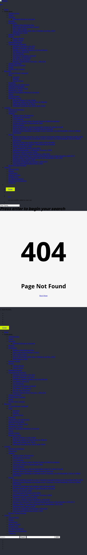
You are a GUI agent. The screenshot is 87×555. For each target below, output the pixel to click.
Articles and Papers (14, 395)
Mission (11, 520)
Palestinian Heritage (15, 370)
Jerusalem (11, 341)
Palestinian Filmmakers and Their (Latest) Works (29, 444)
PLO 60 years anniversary (21, 390)
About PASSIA (13, 517)
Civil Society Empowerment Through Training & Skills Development (36, 462)
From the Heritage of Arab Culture (24, 437)
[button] (0, 552)
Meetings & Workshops (16, 449)
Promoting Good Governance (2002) (25, 497)
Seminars (11, 453)
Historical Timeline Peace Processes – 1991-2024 (29, 393)
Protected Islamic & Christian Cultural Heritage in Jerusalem (33, 471)
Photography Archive (15, 426)
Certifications (12, 522)
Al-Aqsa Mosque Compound (18, 406)
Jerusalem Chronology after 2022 (24, 375)
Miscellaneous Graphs (20, 359)
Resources (7, 404)
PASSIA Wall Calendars (16, 402)
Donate (10, 189)
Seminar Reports (18, 366)
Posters (10, 399)
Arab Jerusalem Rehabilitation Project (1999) (28, 511)
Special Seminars (18, 467)
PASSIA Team (13, 526)
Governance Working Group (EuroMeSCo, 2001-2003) (31, 500)
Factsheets (11, 417)
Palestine (16, 413)
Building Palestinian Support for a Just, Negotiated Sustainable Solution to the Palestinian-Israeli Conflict (48, 480)
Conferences (12, 451)
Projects (11, 477)
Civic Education (18, 460)
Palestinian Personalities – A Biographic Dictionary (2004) (32, 495)
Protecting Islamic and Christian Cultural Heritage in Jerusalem (34, 488)
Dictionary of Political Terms (18, 424)
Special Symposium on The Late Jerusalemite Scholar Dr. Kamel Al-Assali (38, 469)
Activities (7, 446)
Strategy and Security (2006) (22, 491)
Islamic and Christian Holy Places (24, 442)
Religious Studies (14, 361)
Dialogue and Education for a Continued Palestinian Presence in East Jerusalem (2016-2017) (44, 502)
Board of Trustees (14, 524)
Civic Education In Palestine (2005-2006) (27, 493)
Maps (10, 408)
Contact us (12, 533)
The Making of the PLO (21, 381)
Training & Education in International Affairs (28, 464)
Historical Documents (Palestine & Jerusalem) (23, 428)
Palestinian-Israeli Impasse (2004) (24, 506)
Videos (10, 431)
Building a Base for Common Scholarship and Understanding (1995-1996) (38, 504)
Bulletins (11, 346)
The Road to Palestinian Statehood (24, 386)
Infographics (12, 348)
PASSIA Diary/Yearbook (16, 397)
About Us (7, 515)
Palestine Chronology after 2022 (23, 377)
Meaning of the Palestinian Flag (23, 350)
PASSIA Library (14, 433)
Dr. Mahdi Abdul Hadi (16, 529)
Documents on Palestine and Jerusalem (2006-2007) (30, 509)
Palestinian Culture (14, 435)
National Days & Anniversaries (18, 420)
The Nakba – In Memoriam (22, 388)
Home (6, 332)
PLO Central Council (20, 355)
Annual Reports (18, 368)
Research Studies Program (17, 513)
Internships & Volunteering (17, 531)
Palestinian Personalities (16, 422)
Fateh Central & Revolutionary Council (26, 352)
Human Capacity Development (23, 455)
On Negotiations (18, 384)
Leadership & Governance (21, 458)
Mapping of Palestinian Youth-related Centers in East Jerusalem (34, 486)
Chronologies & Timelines (17, 372)
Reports (11, 363)
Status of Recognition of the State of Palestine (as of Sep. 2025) (34, 357)
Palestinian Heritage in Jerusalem (24, 343)
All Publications (13, 337)
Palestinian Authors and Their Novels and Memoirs (30, 440)
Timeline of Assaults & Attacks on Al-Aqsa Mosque (30, 379)
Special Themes (18, 415)
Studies (10, 339)
